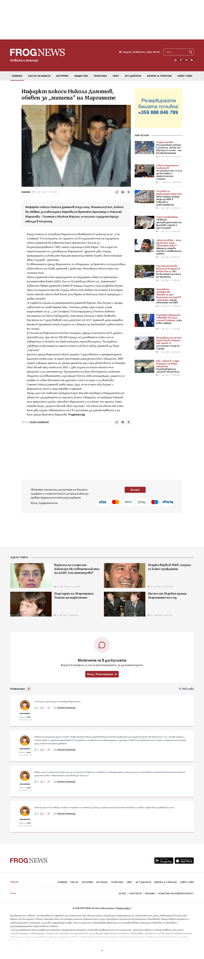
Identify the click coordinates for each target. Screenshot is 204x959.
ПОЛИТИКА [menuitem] (100, 76)
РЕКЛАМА (150, 893)
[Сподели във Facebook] (122, 192)
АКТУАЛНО (102, 882)
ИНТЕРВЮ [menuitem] (62, 76)
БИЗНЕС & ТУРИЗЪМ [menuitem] (159, 76)
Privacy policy (123, 908)
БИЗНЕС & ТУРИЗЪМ (165, 882)
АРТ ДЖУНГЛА (143, 882)
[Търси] (190, 52)
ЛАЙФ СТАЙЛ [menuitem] (184, 76)
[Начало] (175, 60)
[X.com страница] (186, 60)
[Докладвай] (49, 708)
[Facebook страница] (181, 60)
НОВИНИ (26, 192)
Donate (135, 490)
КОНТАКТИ (135, 893)
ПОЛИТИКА (117, 882)
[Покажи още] (102, 950)
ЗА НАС (122, 893)
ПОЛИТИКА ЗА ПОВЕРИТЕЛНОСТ (176, 893)
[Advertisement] (102, 20)
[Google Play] (163, 860)
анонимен (25, 713)
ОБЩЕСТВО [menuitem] (81, 76)
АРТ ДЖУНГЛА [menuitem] (133, 76)
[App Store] (184, 860)
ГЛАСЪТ (74, 882)
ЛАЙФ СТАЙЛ (187, 882)
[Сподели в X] (128, 192)
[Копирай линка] (117, 192)
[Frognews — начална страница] (28, 860)
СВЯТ (129, 882)
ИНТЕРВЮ (87, 882)
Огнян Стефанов (39, 422)
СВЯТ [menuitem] (116, 76)
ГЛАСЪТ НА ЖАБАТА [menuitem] (39, 76)
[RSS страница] (192, 60)
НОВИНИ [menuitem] (17, 76)
